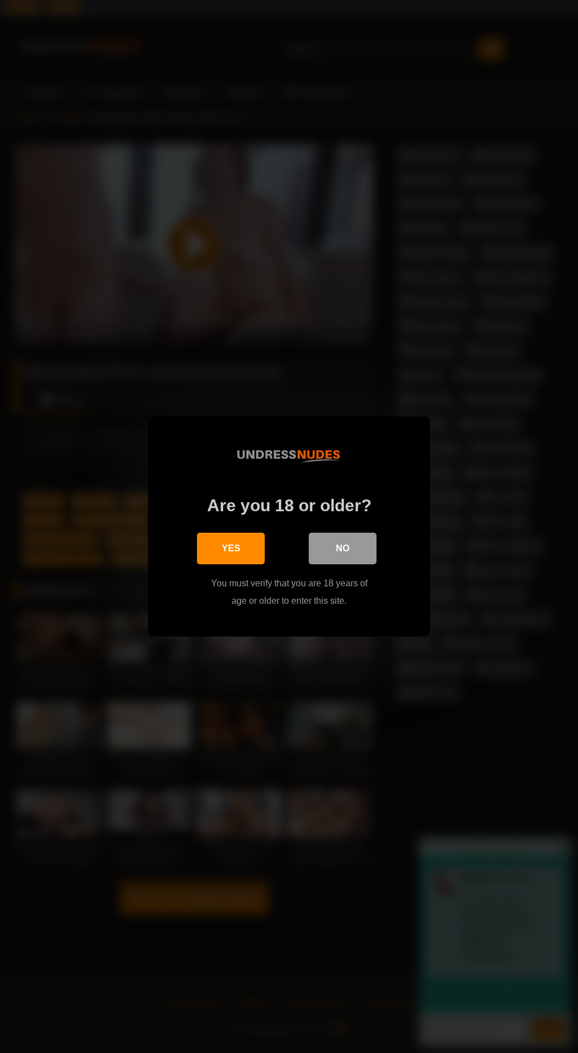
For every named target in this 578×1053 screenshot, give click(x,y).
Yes (231, 548)
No (342, 548)
